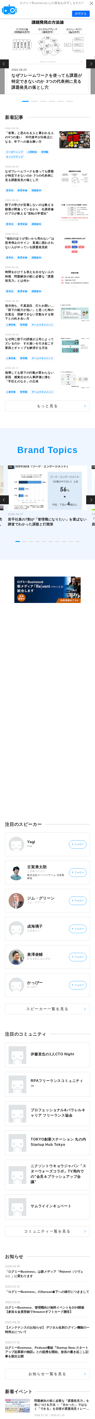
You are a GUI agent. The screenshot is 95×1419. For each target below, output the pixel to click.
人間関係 (32, 152)
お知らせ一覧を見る (47, 1374)
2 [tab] (34, 101)
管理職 (44, 152)
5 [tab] (60, 101)
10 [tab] (77, 541)
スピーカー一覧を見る (47, 1009)
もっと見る (47, 406)
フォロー (78, 844)
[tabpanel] (47, 56)
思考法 (9, 190)
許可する (81, 13)
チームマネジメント (42, 325)
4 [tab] (52, 101)
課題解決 (36, 190)
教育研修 (22, 190)
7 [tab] (57, 541)
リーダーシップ (14, 152)
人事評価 (11, 325)
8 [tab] (64, 541)
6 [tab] (69, 101)
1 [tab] (25, 101)
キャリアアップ (14, 157)
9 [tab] (70, 541)
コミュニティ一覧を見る (47, 1231)
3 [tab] (43, 101)
